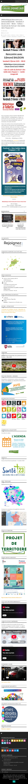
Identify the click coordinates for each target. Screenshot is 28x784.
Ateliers (8, 35)
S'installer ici (19, 36)
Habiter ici (22, 35)
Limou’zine (15, 140)
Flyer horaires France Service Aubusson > (11, 597)
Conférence (13, 35)
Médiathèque (14, 36)
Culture (17, 35)
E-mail (5, 283)
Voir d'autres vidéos (5, 682)
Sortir (24, 36)
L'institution (3, 36)
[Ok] (26, 778)
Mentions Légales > (6, 728)
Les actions (8, 36)
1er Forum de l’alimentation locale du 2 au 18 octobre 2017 (7, 226)
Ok (14, 781)
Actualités (5, 35)
